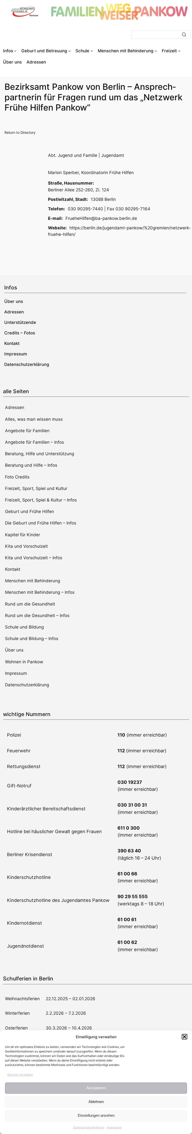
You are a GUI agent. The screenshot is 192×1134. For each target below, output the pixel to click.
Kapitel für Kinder (22, 534)
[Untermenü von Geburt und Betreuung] (69, 51)
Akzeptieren (96, 1088)
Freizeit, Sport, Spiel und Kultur (36, 488)
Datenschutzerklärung (88, 1127)
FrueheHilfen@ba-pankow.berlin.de (101, 218)
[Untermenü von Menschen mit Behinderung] (155, 51)
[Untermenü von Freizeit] (179, 51)
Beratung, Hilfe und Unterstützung (39, 453)
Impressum (114, 1127)
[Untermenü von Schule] (91, 51)
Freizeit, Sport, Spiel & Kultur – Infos (41, 499)
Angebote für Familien (27, 430)
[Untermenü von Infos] (15, 51)
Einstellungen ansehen (96, 1115)
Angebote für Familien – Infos (34, 442)
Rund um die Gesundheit (30, 604)
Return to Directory (20, 132)
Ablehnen (96, 1101)
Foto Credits (17, 476)
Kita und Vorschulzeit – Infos (33, 557)
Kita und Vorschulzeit (26, 546)
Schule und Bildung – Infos (31, 638)
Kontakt (12, 569)
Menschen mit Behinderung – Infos (39, 592)
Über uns (14, 650)
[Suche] (184, 34)
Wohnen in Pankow (24, 661)
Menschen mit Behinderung (32, 580)
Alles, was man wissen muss (34, 419)
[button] (184, 1036)
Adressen (14, 407)
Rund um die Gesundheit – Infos (37, 615)
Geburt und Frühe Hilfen (29, 511)
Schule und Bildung (24, 627)
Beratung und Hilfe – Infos (31, 465)
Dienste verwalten (20, 1074)
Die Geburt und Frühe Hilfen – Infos (40, 522)
